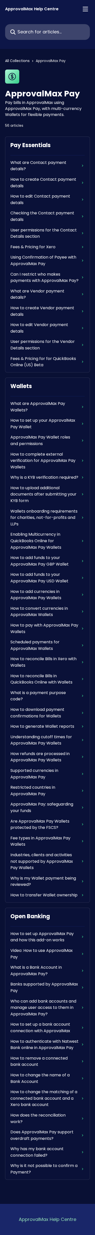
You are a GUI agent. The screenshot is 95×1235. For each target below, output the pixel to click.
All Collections (17, 60)
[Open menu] (85, 9)
